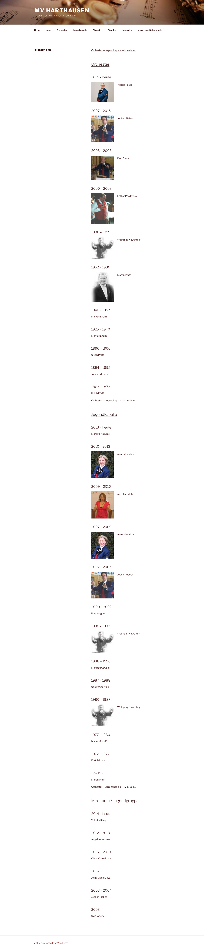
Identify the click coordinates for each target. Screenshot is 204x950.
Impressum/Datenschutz (150, 30)
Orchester (62, 30)
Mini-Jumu (130, 50)
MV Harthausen (61, 10)
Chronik (96, 30)
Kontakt (126, 30)
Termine (112, 30)
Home (37, 30)
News (48, 30)
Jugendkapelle (80, 30)
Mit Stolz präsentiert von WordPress (51, 943)
